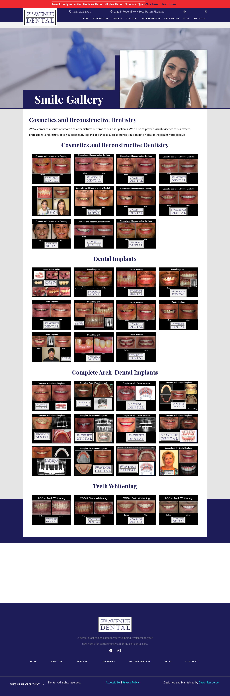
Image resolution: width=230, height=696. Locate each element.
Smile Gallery (171, 18)
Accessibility (113, 682)
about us (56, 661)
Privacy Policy (130, 682)
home (33, 661)
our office (132, 18)
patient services (139, 661)
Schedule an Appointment (25, 684)
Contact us (199, 18)
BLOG (186, 18)
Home (85, 18)
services (82, 661)
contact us (192, 661)
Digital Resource (209, 682)
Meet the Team (100, 18)
